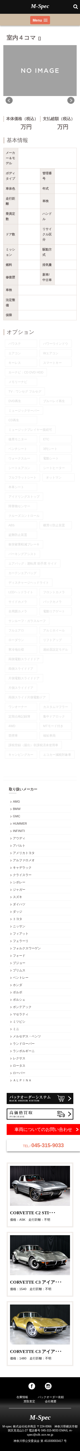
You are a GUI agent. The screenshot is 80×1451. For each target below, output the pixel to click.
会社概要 (50, 1401)
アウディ (19, 838)
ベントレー (20, 977)
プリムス (19, 970)
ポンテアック (22, 1007)
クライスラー (22, 875)
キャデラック (22, 867)
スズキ (17, 897)
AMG (16, 801)
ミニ (16, 1029)
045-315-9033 (43, 1145)
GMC (16, 816)
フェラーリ (20, 941)
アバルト (19, 845)
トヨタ (17, 919)
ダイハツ (19, 904)
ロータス (19, 1065)
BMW (16, 809)
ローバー (19, 1073)
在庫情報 (22, 1397)
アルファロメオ (24, 860)
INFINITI (19, 831)
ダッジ (17, 911)
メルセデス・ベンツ (27, 1036)
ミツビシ (19, 1021)
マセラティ (20, 1014)
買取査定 (29, 1401)
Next (70, 100)
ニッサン (19, 926)
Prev (9, 100)
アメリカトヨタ (24, 853)
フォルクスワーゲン (27, 948)
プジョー (19, 963)
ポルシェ (19, 999)
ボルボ (17, 992)
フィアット (20, 933)
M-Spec (40, 6)
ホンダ (17, 985)
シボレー (19, 882)
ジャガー (19, 889)
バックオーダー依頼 (51, 1397)
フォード (19, 955)
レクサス (19, 1058)
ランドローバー (24, 1043)
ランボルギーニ (24, 1051)
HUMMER (20, 823)
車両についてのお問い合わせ (43, 1129)
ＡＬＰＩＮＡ (22, 1080)
